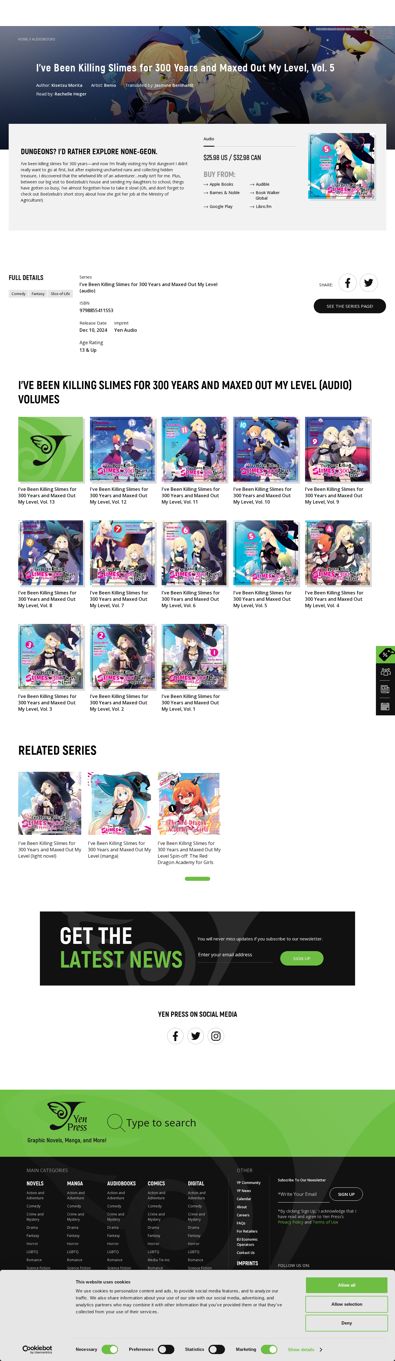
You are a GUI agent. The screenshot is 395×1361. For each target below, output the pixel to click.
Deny (347, 1323)
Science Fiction (38, 1268)
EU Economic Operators (247, 1242)
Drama (32, 1227)
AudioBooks (43, 39)
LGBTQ (32, 1251)
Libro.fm (264, 206)
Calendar (244, 1198)
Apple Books (221, 184)
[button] (197, 879)
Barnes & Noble (225, 192)
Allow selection (346, 1304)
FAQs (241, 1223)
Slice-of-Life (60, 293)
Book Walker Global (268, 195)
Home (23, 39)
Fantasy (38, 293)
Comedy (18, 293)
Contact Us (246, 1252)
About (242, 1207)
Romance (34, 1259)
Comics (156, 1183)
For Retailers (247, 1231)
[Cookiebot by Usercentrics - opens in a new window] (37, 1349)
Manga (75, 1183)
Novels (35, 1183)
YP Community (249, 1182)
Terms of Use (325, 1222)
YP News (244, 1190)
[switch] (166, 1349)
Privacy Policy (291, 1222)
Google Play (221, 206)
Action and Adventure (35, 1195)
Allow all (346, 1285)
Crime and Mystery (35, 1217)
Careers (243, 1215)
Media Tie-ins (158, 1259)
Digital (196, 1183)
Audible (263, 184)
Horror (32, 1243)
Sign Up (346, 1194)
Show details (301, 1349)
